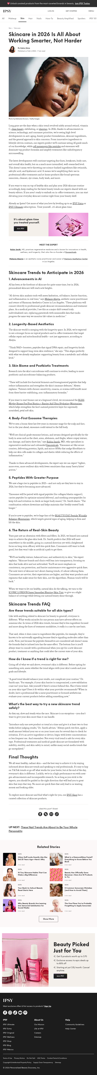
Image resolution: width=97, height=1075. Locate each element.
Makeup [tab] (12, 18)
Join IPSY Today (82, 3)
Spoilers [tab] (81, 18)
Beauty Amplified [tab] (65, 18)
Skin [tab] (22, 18)
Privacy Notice (19, 1058)
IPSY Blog (7, 1045)
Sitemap (37, 1037)
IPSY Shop (7, 1041)
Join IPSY (20, 229)
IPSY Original (8, 1033)
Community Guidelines (74, 1024)
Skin (10, 28)
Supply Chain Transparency (43, 1062)
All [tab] (3, 18)
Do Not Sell (31, 1058)
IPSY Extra (7, 1029)
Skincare (17, 28)
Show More (48, 919)
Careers (37, 1033)
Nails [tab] (39, 18)
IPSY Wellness (9, 1037)
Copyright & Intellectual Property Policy (17, 1062)
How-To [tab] (49, 18)
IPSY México (8, 1049)
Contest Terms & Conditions (57, 1058)
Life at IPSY (39, 1029)
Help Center (70, 1029)
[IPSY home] (7, 11)
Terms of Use (7, 1058)
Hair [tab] (30, 18)
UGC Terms (41, 1058)
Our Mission (39, 1024)
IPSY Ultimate (8, 1024)
